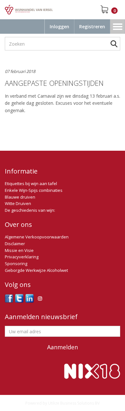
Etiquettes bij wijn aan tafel (31, 183)
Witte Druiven (18, 203)
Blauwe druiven (20, 197)
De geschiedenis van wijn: (30, 210)
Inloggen (59, 26)
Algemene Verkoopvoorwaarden (37, 237)
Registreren (92, 26)
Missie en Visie (19, 250)
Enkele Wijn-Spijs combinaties (34, 190)
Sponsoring (16, 263)
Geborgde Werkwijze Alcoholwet (36, 270)
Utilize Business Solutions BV (74, 403)
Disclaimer (15, 243)
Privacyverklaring (21, 257)
